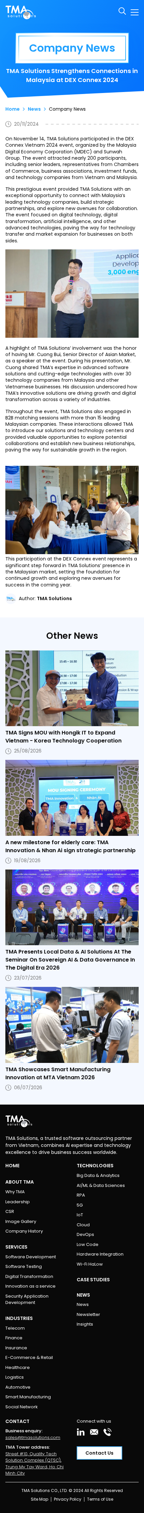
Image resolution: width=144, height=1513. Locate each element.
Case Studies (93, 1279)
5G (80, 1205)
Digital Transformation (29, 1276)
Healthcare (17, 1367)
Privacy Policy (67, 1499)
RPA (81, 1195)
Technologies (95, 1165)
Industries (19, 1318)
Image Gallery (20, 1221)
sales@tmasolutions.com (32, 1437)
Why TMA (15, 1192)
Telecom (15, 1328)
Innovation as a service (30, 1286)
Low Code (87, 1244)
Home (12, 109)
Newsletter (88, 1314)
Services (16, 1247)
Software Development (30, 1257)
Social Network (21, 1407)
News (34, 109)
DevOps (85, 1234)
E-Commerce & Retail (29, 1357)
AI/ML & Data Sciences (101, 1185)
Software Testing (23, 1266)
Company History (24, 1231)
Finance (13, 1338)
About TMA (19, 1182)
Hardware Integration (100, 1254)
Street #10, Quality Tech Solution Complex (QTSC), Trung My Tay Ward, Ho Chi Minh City (34, 1464)
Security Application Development (27, 1299)
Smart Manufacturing (28, 1397)
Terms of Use (100, 1499)
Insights (85, 1324)
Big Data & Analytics (98, 1175)
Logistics (14, 1377)
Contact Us (99, 1453)
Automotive (17, 1387)
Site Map (39, 1499)
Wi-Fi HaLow (90, 1264)
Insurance (16, 1348)
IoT (80, 1215)
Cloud (83, 1225)
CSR (9, 1211)
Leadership (17, 1202)
